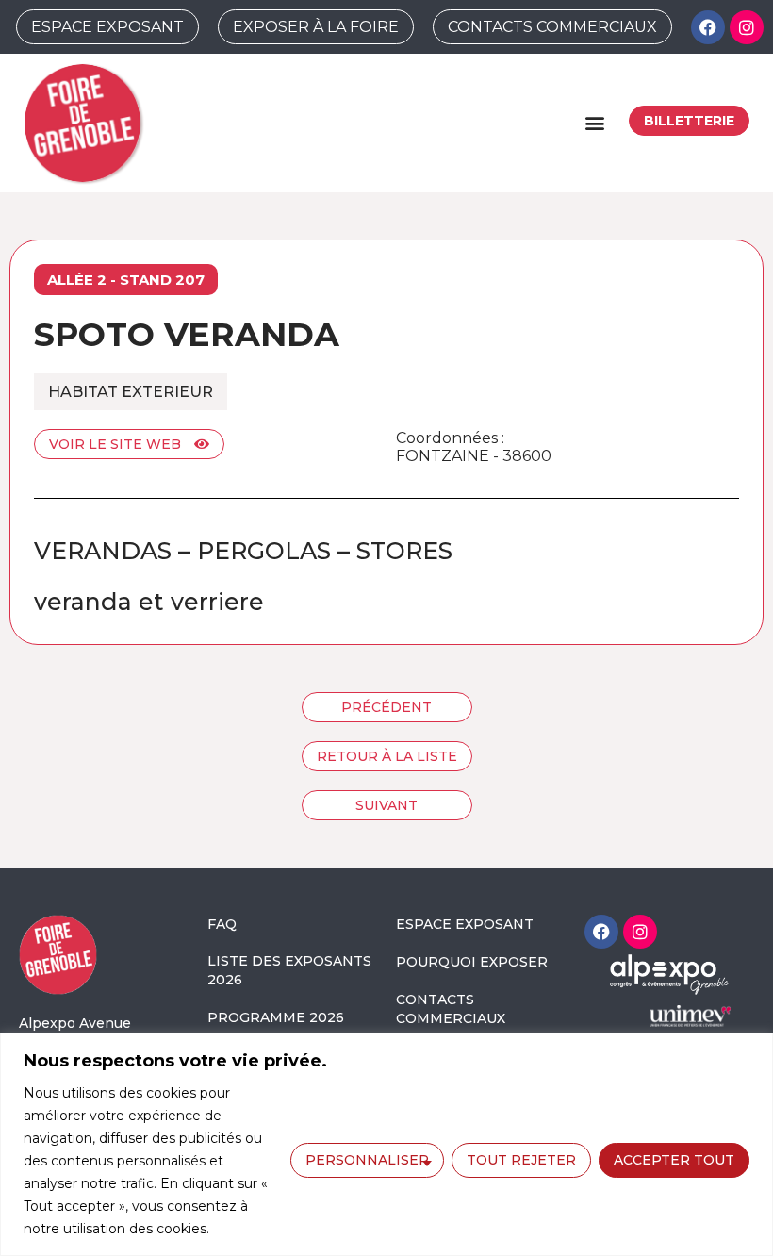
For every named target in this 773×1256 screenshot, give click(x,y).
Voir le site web (117, 444)
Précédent (386, 707)
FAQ (222, 924)
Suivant (386, 805)
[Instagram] (747, 27)
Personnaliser (367, 1159)
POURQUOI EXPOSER (472, 961)
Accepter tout (674, 1159)
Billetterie (689, 120)
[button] (594, 123)
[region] (386, 1144)
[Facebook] (708, 27)
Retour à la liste (387, 756)
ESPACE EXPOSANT (465, 924)
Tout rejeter (521, 1159)
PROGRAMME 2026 (275, 1017)
